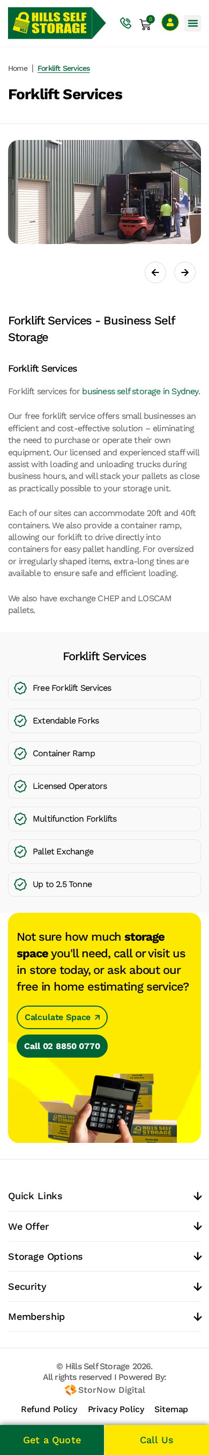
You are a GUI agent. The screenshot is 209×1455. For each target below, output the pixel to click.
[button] (192, 23)
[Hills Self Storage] (50, 23)
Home (17, 68)
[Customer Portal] (170, 22)
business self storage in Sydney (140, 391)
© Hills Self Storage (92, 1366)
